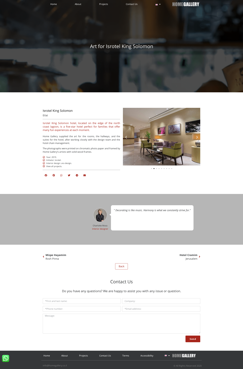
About (78, 4)
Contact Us (132, 4)
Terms (125, 355)
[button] (46, 175)
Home (53, 4)
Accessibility (146, 355)
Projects (103, 4)
